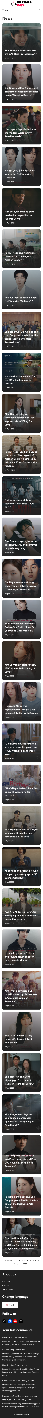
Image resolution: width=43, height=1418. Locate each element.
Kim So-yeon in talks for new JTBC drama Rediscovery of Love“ (20, 668)
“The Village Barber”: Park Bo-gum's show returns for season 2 (21, 792)
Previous (7, 1260)
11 (14, 1264)
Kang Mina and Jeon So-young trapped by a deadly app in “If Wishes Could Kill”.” (21, 874)
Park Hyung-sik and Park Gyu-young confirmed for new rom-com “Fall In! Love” (21, 833)
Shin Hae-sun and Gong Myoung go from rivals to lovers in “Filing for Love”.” (19, 1080)
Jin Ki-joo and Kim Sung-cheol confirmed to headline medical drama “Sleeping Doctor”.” (21, 92)
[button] (39, 10)
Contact (5, 1285)
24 (20, 1264)
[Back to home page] (21, 3)
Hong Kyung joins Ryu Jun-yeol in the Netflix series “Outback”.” (20, 174)
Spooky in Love (19, 1337)
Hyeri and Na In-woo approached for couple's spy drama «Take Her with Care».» (21, 709)
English (11, 1305)
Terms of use (7, 1289)
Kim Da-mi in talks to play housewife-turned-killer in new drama (19, 1039)
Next (26, 1264)
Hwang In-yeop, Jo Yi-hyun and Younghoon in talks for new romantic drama (20, 957)
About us (6, 1281)
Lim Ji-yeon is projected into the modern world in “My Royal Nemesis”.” (20, 133)
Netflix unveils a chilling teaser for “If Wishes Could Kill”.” (19, 503)
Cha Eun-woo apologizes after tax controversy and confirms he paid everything (21, 545)
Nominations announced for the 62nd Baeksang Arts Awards (20, 380)
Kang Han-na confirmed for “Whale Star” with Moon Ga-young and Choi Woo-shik (20, 627)
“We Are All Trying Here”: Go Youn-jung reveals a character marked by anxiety (21, 915)
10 (39, 1260)
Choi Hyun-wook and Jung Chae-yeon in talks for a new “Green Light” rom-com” (20, 586)
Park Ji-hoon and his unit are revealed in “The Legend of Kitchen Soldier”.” (20, 256)
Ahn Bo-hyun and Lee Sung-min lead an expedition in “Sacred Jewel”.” (20, 215)
